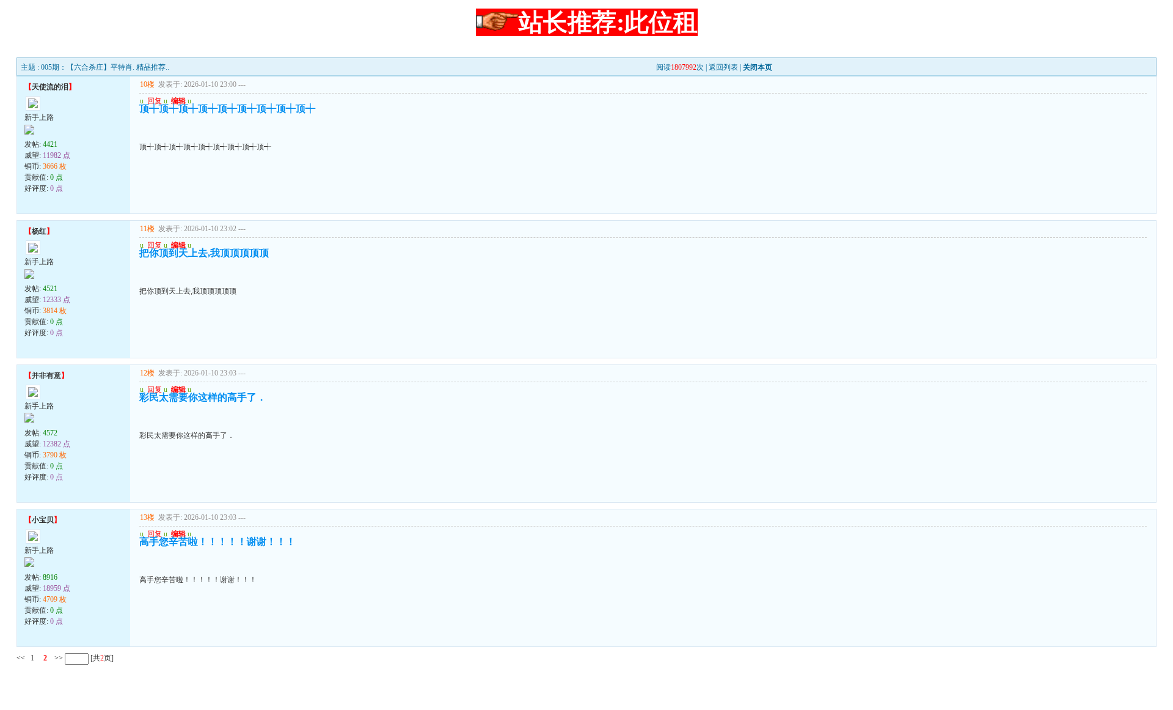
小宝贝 (43, 520)
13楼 (147, 517)
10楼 (147, 84)
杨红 (39, 231)
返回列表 (723, 67)
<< (20, 658)
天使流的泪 (50, 87)
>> (58, 658)
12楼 (147, 373)
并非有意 (46, 375)
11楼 (147, 228)
